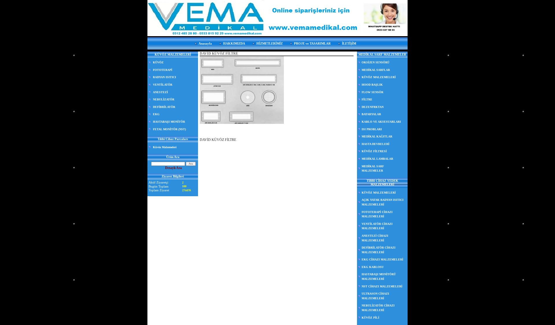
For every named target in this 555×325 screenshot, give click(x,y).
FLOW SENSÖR (372, 92)
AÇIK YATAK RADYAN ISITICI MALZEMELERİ (383, 202)
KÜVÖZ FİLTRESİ (374, 151)
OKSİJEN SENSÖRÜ (375, 62)
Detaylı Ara (173, 168)
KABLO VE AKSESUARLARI (381, 121)
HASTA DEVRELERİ (375, 144)
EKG (156, 114)
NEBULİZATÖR (163, 99)
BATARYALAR (371, 114)
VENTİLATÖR (162, 84)
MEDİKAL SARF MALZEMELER (373, 168)
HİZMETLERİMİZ (269, 43)
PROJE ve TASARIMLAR (312, 43)
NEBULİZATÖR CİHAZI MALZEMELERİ (378, 308)
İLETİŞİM (349, 43)
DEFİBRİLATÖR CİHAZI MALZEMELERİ (378, 250)
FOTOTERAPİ (162, 69)
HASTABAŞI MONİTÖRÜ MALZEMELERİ (379, 276)
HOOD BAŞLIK (372, 84)
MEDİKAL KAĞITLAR (377, 136)
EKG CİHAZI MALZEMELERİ (382, 259)
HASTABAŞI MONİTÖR (169, 121)
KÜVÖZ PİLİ (370, 317)
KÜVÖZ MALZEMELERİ (379, 77)
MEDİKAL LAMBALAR (377, 158)
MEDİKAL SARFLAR (376, 69)
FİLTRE (367, 99)
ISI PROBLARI (372, 129)
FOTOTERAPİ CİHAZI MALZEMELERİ (377, 214)
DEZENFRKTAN (373, 107)
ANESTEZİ (160, 92)
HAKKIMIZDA (234, 43)
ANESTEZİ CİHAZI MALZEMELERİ (375, 238)
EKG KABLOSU (373, 267)
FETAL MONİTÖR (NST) (169, 129)
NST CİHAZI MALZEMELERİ (382, 286)
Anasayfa (205, 43)
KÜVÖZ (158, 62)
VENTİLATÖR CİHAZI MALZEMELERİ (377, 226)
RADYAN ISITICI (164, 77)
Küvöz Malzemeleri (165, 147)
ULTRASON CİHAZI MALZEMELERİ (375, 296)
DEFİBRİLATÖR (164, 107)
